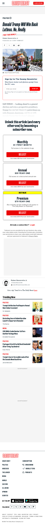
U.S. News (5, 488)
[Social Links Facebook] (12, 507)
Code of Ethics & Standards (11, 516)
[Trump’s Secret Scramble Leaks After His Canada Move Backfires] (37, 362)
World (4, 480)
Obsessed (5, 469)
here (35, 290)
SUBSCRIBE (38, 3)
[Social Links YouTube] (25, 507)
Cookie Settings (24, 518)
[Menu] (5, 3)
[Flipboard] (33, 507)
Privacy (35, 514)
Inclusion (25, 516)
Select (22, 154)
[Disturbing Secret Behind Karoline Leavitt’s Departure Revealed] (37, 324)
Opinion (4, 492)
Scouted (5, 495)
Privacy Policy (33, 236)
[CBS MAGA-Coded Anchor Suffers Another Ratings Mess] (37, 337)
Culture (5, 484)
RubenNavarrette (17, 282)
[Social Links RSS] (29, 507)
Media (4, 476)
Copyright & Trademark (10, 518)
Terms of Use (28, 92)
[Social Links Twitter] (16, 507)
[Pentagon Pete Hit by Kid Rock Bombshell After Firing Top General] (37, 350)
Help (30, 514)
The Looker (6, 472)
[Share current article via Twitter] (9, 45)
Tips (15, 514)
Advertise (25, 514)
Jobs (19, 514)
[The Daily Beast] (20, 3)
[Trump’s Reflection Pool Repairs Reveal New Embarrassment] (37, 311)
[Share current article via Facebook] (4, 45)
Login (32, 225)
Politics (5, 465)
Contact (10, 514)
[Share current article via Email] (14, 45)
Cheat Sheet (6, 461)
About (4, 514)
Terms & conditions (35, 516)
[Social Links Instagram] (20, 507)
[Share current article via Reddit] (19, 45)
